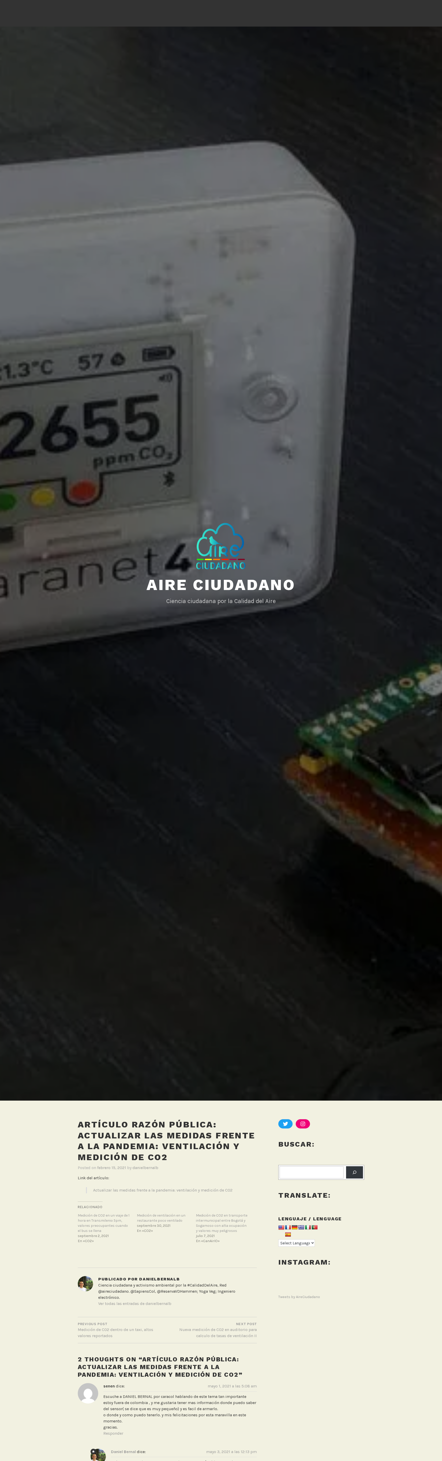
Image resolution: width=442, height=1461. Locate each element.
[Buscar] (354, 1172)
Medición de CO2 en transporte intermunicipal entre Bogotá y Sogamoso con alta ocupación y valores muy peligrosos (221, 1223)
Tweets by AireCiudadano (299, 1297)
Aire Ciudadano (221, 585)
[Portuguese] (315, 1228)
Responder (113, 1433)
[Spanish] (288, 1235)
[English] (281, 1228)
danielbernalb (145, 1167)
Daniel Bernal (123, 1451)
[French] (288, 1228)
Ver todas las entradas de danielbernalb (134, 1303)
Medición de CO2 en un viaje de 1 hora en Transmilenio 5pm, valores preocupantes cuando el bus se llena (103, 1223)
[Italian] (308, 1228)
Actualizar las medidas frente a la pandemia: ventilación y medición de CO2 (163, 1190)
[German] (295, 1228)
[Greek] (301, 1228)
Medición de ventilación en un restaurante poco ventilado (161, 1218)
